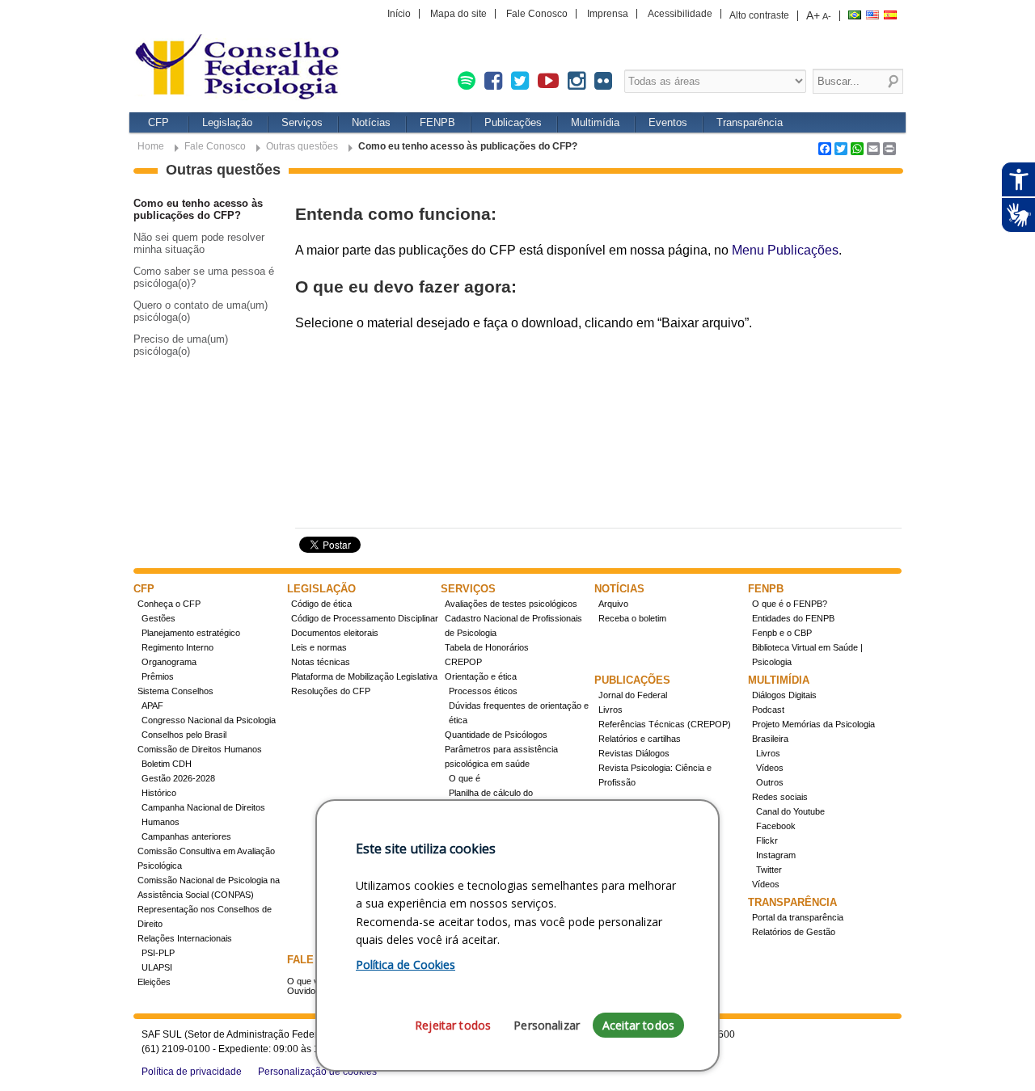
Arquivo (613, 604)
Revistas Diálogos (634, 753)
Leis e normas (319, 647)
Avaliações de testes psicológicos (511, 604)
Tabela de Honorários (487, 647)
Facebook (776, 826)
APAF (152, 705)
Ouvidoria (306, 991)
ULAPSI (157, 967)
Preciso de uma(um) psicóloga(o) (180, 345)
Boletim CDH (167, 764)
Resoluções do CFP (330, 691)
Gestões (158, 618)
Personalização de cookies (317, 1071)
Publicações (513, 122)
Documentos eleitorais (334, 633)
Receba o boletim (632, 618)
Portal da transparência (797, 917)
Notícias (371, 122)
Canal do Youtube (790, 811)
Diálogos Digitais (784, 695)
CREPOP (463, 662)
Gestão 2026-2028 (178, 778)
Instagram (776, 855)
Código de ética (321, 604)
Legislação (227, 122)
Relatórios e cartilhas (639, 738)
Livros (610, 709)
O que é (464, 778)
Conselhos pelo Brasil (184, 734)
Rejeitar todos (453, 1025)
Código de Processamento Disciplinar (364, 618)
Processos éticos (483, 691)
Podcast (768, 709)
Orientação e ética (481, 676)
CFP (158, 122)
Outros (770, 782)
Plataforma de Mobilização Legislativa (364, 676)
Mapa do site (458, 14)
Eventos (667, 122)
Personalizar (546, 1025)
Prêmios (158, 676)
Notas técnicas (320, 662)
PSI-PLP (158, 953)
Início (399, 14)
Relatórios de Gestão (793, 932)
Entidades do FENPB (793, 618)
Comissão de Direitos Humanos (199, 749)
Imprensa (607, 14)
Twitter (769, 869)
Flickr (767, 840)
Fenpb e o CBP (782, 633)
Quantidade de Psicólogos (496, 734)
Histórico (159, 793)
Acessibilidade (680, 14)
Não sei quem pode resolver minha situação (198, 243)
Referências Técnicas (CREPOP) (664, 724)
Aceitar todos (638, 1025)
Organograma (169, 662)
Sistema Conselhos (175, 691)
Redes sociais (780, 797)
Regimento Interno (177, 647)
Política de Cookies (405, 964)
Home (150, 146)
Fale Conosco (537, 14)
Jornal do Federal (632, 695)
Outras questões (302, 146)
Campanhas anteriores (186, 836)
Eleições (154, 982)
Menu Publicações (785, 250)
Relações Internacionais (184, 938)
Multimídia (595, 122)
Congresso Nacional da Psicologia (209, 720)
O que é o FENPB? (789, 604)
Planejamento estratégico (191, 633)
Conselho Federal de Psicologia (242, 68)
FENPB (437, 122)
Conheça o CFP (169, 604)
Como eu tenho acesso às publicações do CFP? (198, 209)
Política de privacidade (192, 1071)
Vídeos (770, 768)
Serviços (302, 122)
